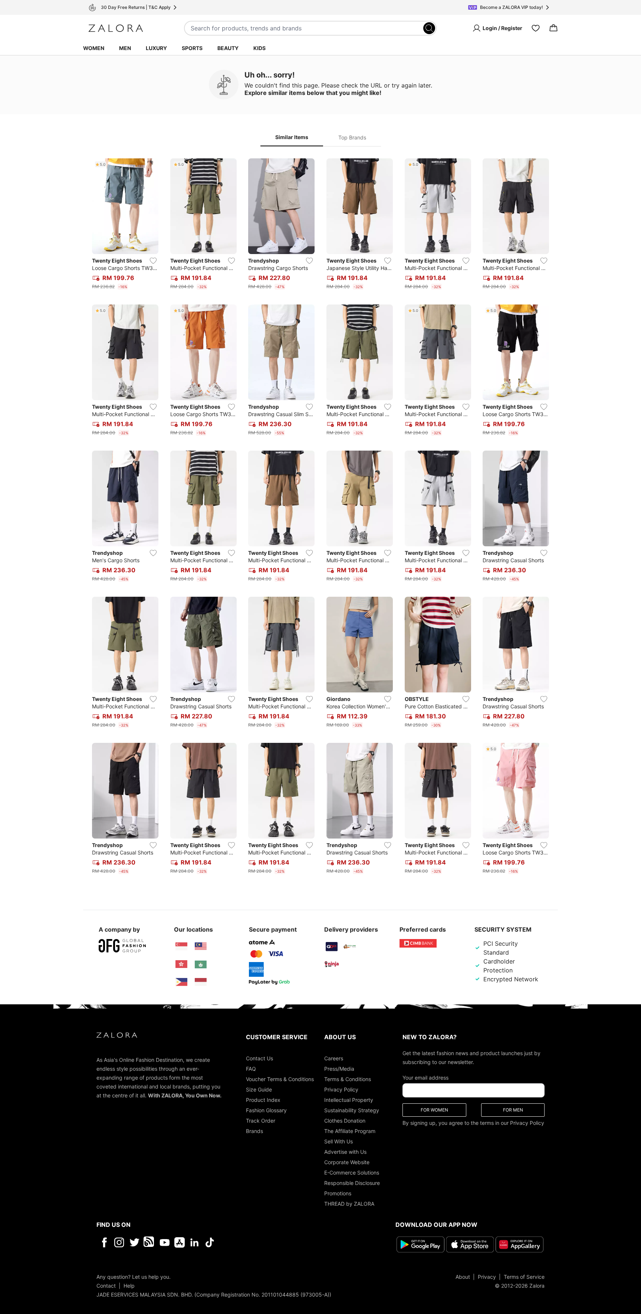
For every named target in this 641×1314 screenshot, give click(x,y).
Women (93, 48)
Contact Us (259, 1058)
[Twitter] (134, 1242)
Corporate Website (346, 1162)
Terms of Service (524, 1277)
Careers (333, 1058)
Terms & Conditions (347, 1079)
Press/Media (339, 1069)
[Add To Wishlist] (153, 260)
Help (129, 1285)
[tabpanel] (320, 517)
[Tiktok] (257, 1242)
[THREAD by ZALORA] (149, 1242)
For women (434, 1110)
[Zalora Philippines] (181, 982)
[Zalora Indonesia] (200, 982)
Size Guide (259, 1089)
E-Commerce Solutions (351, 1172)
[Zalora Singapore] (181, 946)
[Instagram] (119, 1242)
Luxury (156, 48)
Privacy (487, 1277)
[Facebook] (104, 1242)
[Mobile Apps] (179, 1242)
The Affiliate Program (349, 1131)
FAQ (251, 1069)
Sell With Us (338, 1141)
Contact (106, 1285)
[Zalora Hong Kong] (181, 964)
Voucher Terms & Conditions (280, 1079)
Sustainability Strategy (351, 1110)
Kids (259, 48)
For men (513, 1110)
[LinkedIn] (194, 1242)
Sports (192, 48)
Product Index (263, 1100)
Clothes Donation (344, 1120)
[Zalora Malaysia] (200, 946)
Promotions (337, 1193)
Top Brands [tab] (352, 137)
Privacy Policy (341, 1089)
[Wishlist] (535, 28)
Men (125, 48)
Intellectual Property (348, 1100)
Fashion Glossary (266, 1110)
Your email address (425, 1077)
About (463, 1277)
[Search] (429, 28)
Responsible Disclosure (352, 1183)
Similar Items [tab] (291, 137)
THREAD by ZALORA (349, 1204)
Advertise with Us (345, 1152)
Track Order (260, 1120)
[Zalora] (115, 28)
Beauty (228, 48)
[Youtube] (164, 1242)
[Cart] (553, 28)
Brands (254, 1131)
